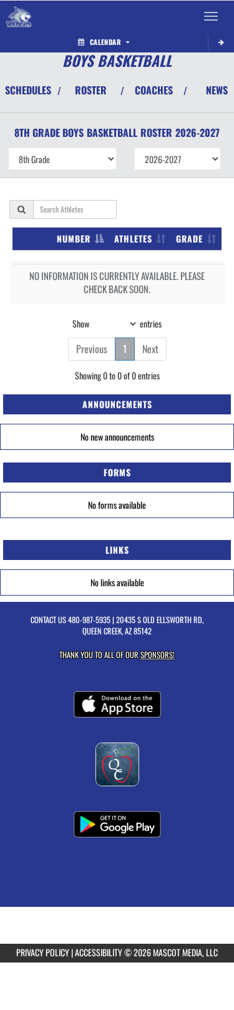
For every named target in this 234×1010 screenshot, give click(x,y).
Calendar (105, 42)
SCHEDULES (28, 90)
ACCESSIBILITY (98, 952)
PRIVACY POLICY (42, 952)
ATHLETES (133, 238)
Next (150, 348)
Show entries (117, 322)
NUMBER (73, 238)
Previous (91, 348)
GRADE (189, 238)
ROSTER (91, 90)
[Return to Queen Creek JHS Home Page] (18, 16)
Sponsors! (157, 655)
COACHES (154, 90)
